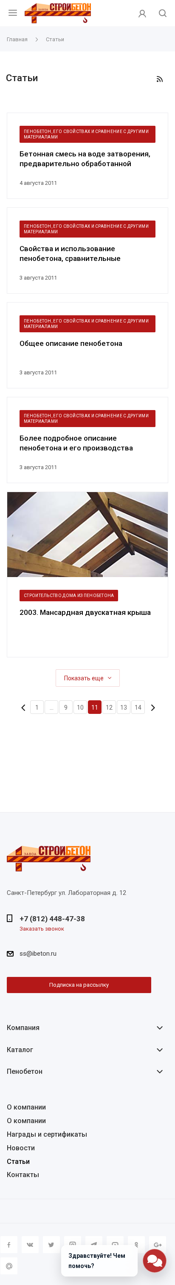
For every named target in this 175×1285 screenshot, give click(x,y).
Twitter (51, 1244)
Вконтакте (30, 1244)
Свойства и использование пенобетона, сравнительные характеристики (70, 253)
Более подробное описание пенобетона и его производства (76, 443)
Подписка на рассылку (79, 985)
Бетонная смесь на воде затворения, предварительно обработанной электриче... (85, 159)
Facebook (8, 1244)
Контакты (23, 1175)
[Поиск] (163, 14)
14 (138, 707)
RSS (159, 79)
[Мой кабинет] (142, 13)
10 (80, 707)
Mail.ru (8, 1265)
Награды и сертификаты (47, 1134)
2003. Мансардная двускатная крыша (85, 612)
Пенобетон (24, 1071)
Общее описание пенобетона (71, 343)
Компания (23, 1028)
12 (109, 707)
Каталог (20, 1050)
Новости (21, 1148)
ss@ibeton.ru (38, 953)
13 (123, 707)
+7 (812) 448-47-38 (52, 918)
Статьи (18, 1162)
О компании (26, 1107)
